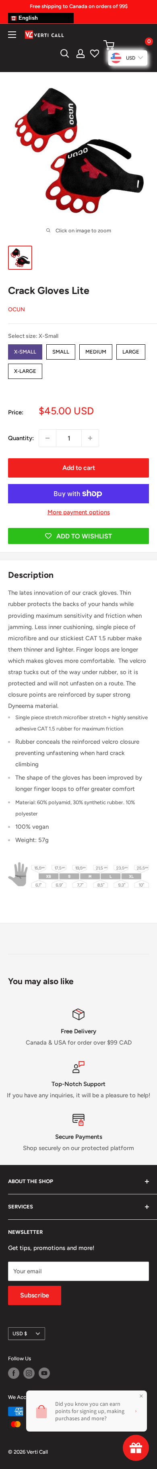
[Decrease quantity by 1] (47, 438)
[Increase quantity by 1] (90, 438)
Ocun (16, 309)
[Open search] (64, 53)
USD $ (19, 1333)
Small (60, 349)
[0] (125, 45)
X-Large (25, 369)
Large (130, 349)
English (27, 18)
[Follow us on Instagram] (29, 1373)
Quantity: (21, 438)
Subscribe (34, 1295)
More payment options (79, 512)
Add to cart (78, 468)
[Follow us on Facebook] (13, 1373)
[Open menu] (12, 34)
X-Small (25, 349)
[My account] (80, 53)
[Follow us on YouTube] (44, 1373)
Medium (95, 349)
